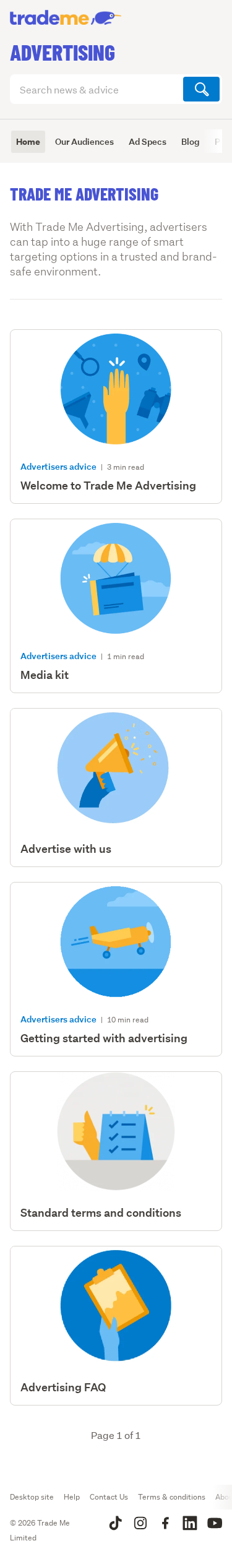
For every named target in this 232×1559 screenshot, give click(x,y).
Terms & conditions (171, 1497)
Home (28, 142)
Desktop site (32, 1497)
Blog (190, 141)
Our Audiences (84, 141)
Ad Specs (147, 141)
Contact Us (109, 1497)
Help (72, 1497)
